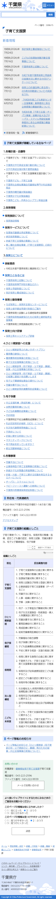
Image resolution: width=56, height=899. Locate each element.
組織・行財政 (32, 846)
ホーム (4, 846)
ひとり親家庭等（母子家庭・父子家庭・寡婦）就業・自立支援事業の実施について (29, 368)
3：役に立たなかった (17, 813)
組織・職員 (45, 846)
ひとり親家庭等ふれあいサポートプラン (25, 349)
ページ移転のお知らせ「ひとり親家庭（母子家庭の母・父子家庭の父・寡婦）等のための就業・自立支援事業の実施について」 (29, 748)
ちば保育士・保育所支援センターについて (26, 304)
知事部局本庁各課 (21, 849)
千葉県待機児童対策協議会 (19, 192)
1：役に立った (14, 810)
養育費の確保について (17, 354)
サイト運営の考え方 (9, 869)
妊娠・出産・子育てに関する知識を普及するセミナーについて (29, 476)
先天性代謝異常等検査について (21, 427)
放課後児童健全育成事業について (22, 232)
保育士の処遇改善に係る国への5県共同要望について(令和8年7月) (37, 91)
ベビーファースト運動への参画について (25, 486)
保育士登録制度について (18, 288)
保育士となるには (14, 275)
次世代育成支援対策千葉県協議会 (22, 169)
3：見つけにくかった (17, 823)
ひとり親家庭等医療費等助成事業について (26, 389)
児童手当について (14, 462)
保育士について (14, 255)
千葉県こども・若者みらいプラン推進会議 (26, 200)
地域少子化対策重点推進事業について (24, 470)
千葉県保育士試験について (35, 66)
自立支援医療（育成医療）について (23, 402)
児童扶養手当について (17, 385)
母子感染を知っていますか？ (20, 444)
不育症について (13, 431)
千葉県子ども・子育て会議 (19, 180)
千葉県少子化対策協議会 (18, 196)
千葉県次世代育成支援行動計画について (25, 165)
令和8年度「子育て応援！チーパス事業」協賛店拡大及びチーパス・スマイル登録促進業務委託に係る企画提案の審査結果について (37, 119)
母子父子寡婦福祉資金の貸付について (24, 380)
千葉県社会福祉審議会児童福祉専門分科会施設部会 (29, 186)
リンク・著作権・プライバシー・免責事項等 (20, 866)
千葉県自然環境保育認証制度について (24, 490)
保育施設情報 (12, 220)
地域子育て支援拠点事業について (22, 240)
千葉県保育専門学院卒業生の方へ (22, 284)
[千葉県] (11, 5)
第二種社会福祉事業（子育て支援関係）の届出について (29, 246)
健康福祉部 (36, 849)
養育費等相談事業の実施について (22, 358)
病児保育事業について (17, 236)
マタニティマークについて (19, 440)
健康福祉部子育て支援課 (28, 768)
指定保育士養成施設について (36, 49)
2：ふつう (31, 810)
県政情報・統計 (16, 846)
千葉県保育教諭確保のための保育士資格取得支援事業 (29, 318)
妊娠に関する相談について (19, 436)
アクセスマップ (10, 520)
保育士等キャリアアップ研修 (20, 336)
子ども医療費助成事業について (21, 411)
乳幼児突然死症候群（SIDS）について (24, 423)
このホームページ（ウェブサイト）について (20, 863)
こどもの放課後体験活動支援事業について (36, 59)
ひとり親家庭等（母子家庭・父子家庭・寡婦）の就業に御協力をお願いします (29, 375)
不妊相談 (10, 415)
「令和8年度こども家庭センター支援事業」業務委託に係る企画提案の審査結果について (37, 103)
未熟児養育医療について (18, 407)
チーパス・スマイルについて (20, 481)
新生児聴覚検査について (18, 448)
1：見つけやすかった (17, 820)
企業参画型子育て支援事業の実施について (26, 466)
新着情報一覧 (12, 132)
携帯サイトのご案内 (29, 869)
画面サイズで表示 (44, 547)
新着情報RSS (32, 132)
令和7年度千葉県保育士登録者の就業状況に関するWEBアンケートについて (37, 79)
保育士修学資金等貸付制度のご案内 (23, 308)
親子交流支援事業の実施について (22, 362)
